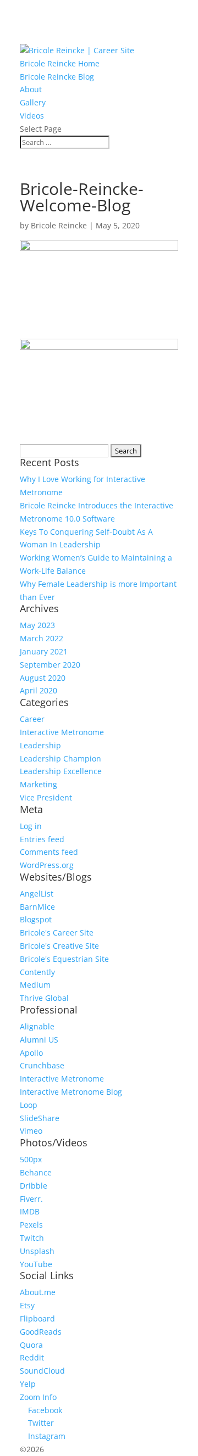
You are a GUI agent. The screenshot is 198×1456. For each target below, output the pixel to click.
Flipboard (37, 1318)
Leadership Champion (60, 758)
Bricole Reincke (59, 225)
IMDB (30, 1211)
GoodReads (41, 1331)
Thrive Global (44, 998)
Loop (28, 1105)
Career (32, 719)
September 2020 (50, 664)
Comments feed (49, 852)
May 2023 (37, 625)
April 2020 (38, 690)
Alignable (37, 1026)
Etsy (27, 1305)
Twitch (32, 1238)
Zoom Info (38, 1397)
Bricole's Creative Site (59, 945)
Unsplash (37, 1251)
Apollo (31, 1053)
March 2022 (41, 638)
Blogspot (36, 919)
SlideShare (39, 1118)
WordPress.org (47, 865)
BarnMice (37, 906)
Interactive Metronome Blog (71, 1092)
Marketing (38, 784)
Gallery (33, 102)
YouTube (36, 1264)
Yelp (28, 1384)
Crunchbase (42, 1065)
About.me (38, 1292)
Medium (35, 984)
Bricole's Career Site (57, 932)
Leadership (40, 745)
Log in (31, 826)
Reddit (32, 1357)
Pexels (31, 1224)
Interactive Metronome (62, 732)
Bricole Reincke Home (60, 63)
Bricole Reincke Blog (57, 76)
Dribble (33, 1185)
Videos (32, 115)
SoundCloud (42, 1370)
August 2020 (42, 678)
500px (31, 1159)
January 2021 (44, 651)
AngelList (36, 893)
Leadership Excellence (61, 771)
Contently (37, 972)
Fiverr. (31, 1199)
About (31, 89)
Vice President (46, 797)
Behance (36, 1172)
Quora (31, 1345)
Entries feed (42, 839)
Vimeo (31, 1130)
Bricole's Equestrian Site (64, 959)
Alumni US (39, 1039)
